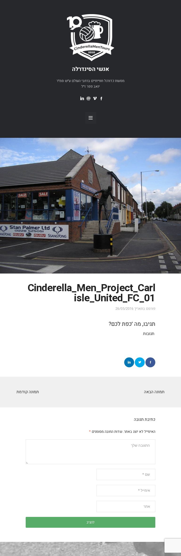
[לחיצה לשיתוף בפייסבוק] (150, 362)
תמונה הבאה (154, 392)
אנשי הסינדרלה (90, 69)
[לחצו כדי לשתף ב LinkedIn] (129, 362)
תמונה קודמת (27, 392)
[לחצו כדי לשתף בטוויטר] (140, 362)
